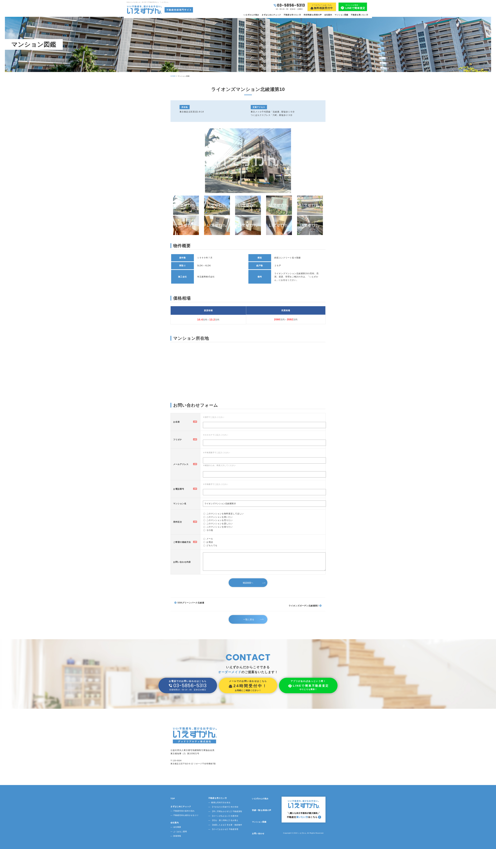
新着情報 (177, 836)
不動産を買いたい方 (359, 15)
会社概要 (177, 827)
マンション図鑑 (341, 15)
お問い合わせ (258, 833)
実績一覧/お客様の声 (261, 810)
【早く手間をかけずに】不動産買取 (226, 811)
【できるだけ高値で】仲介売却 (224, 807)
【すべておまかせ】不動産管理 (224, 829)
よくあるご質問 (180, 832)
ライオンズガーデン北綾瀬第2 (304, 606)
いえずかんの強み (251, 15)
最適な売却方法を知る (221, 802)
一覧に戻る (248, 619)
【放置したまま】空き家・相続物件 (226, 825)
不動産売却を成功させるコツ (186, 815)
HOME (173, 76)
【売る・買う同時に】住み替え (224, 820)
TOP (173, 798)
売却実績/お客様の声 (313, 15)
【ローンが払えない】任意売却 (224, 816)
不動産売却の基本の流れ (184, 811)
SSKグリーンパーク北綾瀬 (190, 603)
